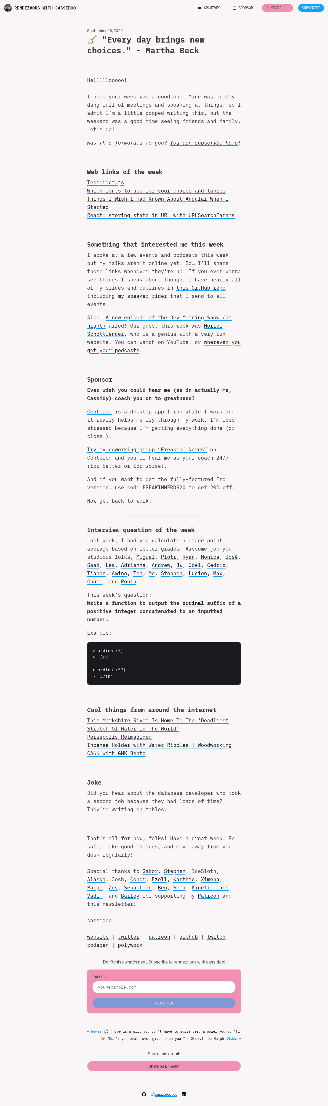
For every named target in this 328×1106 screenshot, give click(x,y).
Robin (128, 581)
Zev (113, 887)
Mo (152, 573)
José (231, 556)
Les (110, 565)
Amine (119, 573)
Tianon (96, 573)
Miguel (145, 556)
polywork (130, 944)
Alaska (96, 879)
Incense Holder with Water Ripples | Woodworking (159, 745)
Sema (179, 887)
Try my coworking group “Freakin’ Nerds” (147, 449)
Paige (94, 887)
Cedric (216, 565)
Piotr (168, 556)
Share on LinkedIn (164, 1066)
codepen (98, 944)
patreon (159, 936)
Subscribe (311, 8)
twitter (128, 936)
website (98, 936)
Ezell (159, 879)
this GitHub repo (200, 287)
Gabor (150, 871)
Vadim (94, 895)
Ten (137, 573)
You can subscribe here (204, 142)
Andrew (161, 565)
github (188, 936)
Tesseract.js (105, 182)
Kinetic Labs (210, 887)
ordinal (193, 603)
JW (179, 565)
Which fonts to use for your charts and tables (156, 190)
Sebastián (138, 887)
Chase (94, 581)
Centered (99, 411)
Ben (162, 887)
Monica (210, 556)
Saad (93, 565)
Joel (195, 565)
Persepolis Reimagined (119, 736)
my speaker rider (142, 295)
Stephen (171, 573)
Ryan (188, 556)
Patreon (208, 895)
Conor (138, 879)
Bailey (130, 895)
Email (100, 977)
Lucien (198, 573)
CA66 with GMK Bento (116, 753)
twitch (216, 936)
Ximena (210, 879)
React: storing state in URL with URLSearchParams (161, 215)
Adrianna (133, 565)
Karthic (184, 879)
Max (217, 573)
